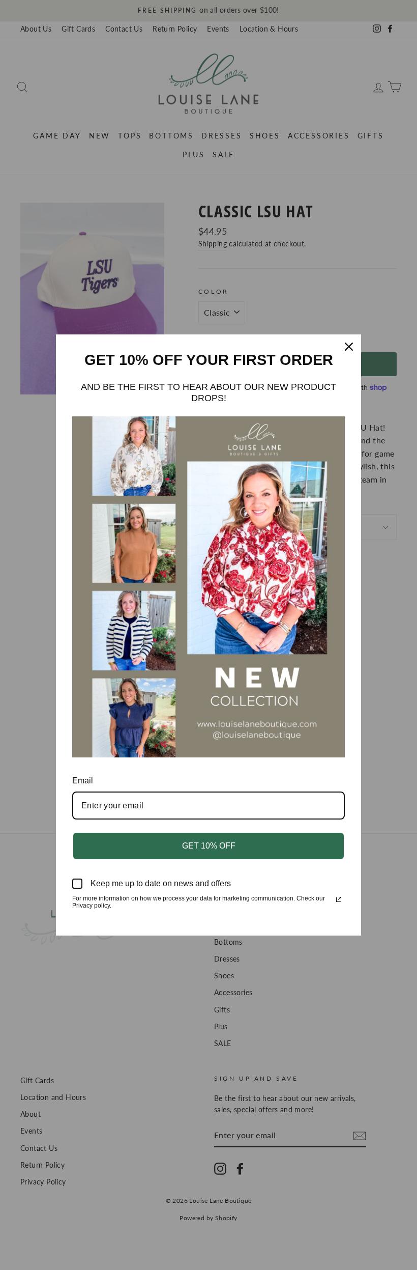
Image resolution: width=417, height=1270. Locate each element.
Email (82, 780)
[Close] (349, 346)
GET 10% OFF (208, 845)
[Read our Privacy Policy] (339, 899)
